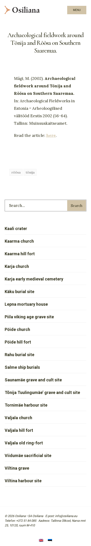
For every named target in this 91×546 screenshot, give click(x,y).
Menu (77, 10)
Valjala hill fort (19, 430)
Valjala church (18, 417)
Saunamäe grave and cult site (33, 379)
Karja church (17, 266)
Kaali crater (16, 228)
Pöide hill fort (18, 342)
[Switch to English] (41, 540)
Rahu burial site (19, 354)
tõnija (30, 172)
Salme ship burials (22, 367)
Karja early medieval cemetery (34, 279)
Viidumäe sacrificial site (28, 455)
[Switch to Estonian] (50, 540)
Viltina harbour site (23, 480)
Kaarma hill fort (20, 253)
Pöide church (17, 329)
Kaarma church (19, 241)
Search (76, 205)
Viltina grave (17, 468)
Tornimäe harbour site (26, 405)
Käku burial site (19, 291)
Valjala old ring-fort (24, 442)
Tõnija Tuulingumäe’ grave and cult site (42, 392)
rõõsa (16, 172)
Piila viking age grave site (29, 316)
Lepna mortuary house (26, 304)
